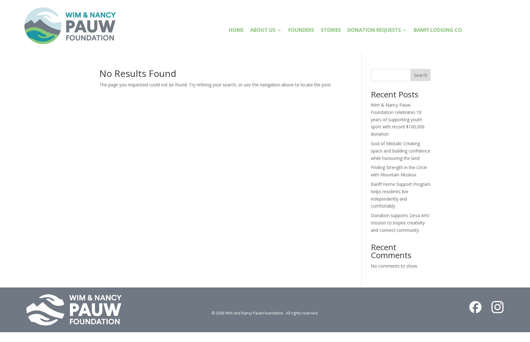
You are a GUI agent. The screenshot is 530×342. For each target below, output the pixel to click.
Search (420, 75)
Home (236, 30)
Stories (331, 30)
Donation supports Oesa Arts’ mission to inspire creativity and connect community (400, 222)
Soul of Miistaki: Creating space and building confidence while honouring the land (400, 151)
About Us (262, 30)
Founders (301, 30)
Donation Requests (374, 30)
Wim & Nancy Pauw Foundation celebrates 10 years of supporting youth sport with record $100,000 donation (397, 119)
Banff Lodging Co (438, 30)
